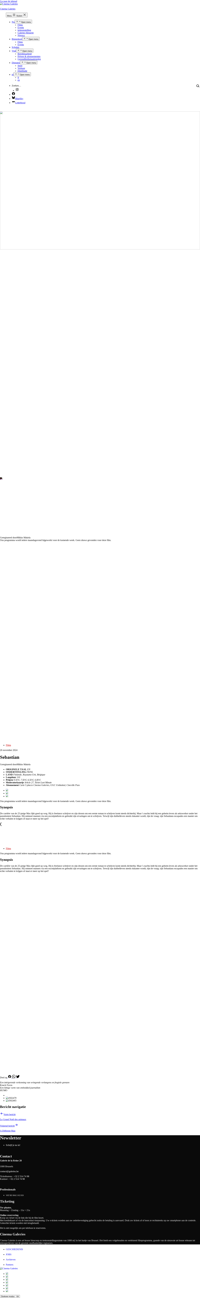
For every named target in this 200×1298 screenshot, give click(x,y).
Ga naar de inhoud (8, 1)
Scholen (15, 47)
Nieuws (21, 35)
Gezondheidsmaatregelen (29, 59)
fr (18, 77)
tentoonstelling (24, 30)
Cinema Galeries (7, 9)
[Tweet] (18, 1077)
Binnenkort (17, 39)
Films (20, 25)
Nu (13, 22)
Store (20, 65)
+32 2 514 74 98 (21, 1176)
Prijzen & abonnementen (29, 56)
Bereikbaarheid (25, 54)
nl (12, 74)
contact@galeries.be (9, 1171)
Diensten (16, 62)
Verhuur (21, 68)
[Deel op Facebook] (9, 1077)
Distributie (22, 71)
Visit (14, 51)
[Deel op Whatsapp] (14, 1077)
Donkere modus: (8, 1296)
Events (21, 27)
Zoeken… (16, 85)
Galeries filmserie (26, 33)
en (19, 80)
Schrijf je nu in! (13, 1145)
